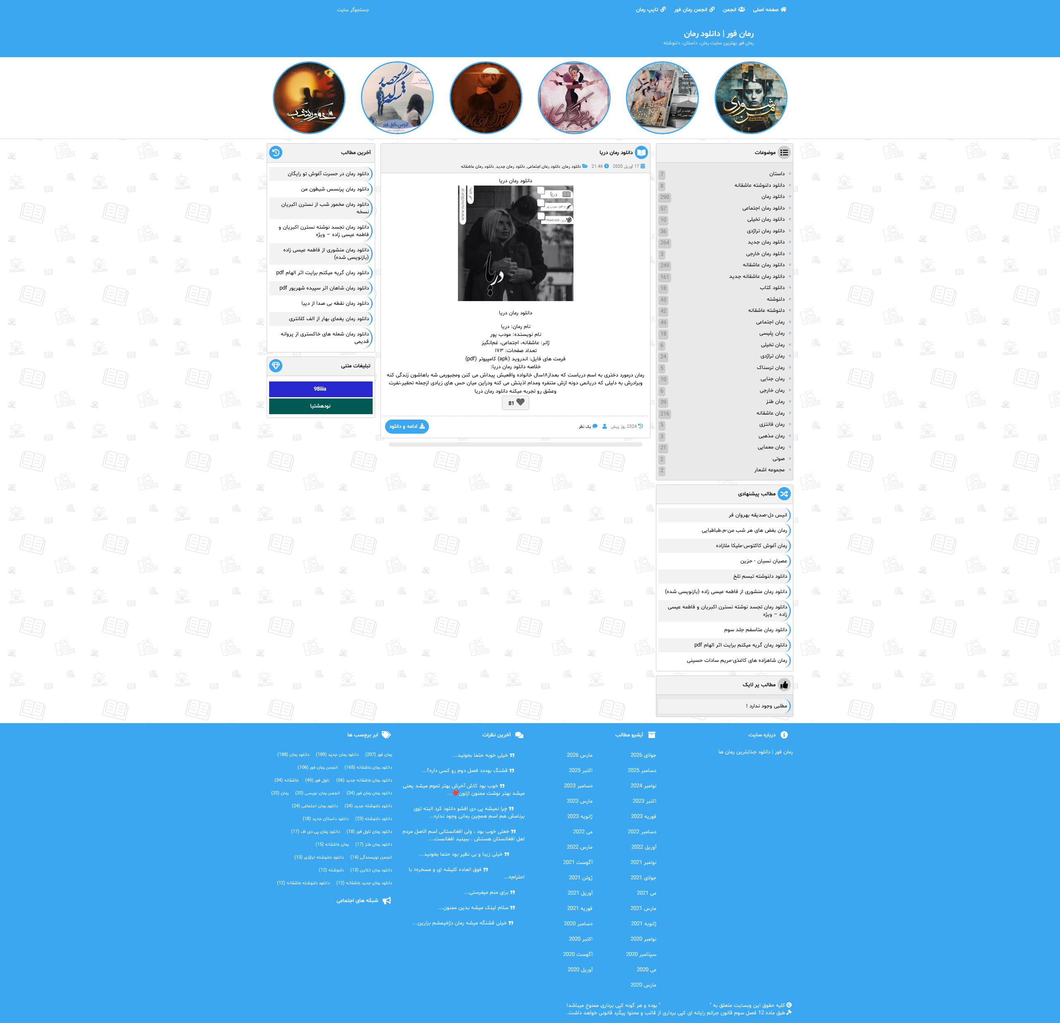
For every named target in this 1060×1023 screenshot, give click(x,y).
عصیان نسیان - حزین (763, 561)
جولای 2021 (643, 878)
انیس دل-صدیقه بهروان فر (758, 515)
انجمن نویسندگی (371, 857)
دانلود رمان (571, 166)
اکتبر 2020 (581, 939)
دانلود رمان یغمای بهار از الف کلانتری (329, 319)
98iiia (320, 389)
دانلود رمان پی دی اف (315, 832)
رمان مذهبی (772, 436)
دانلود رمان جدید (510, 166)
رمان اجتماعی (770, 322)
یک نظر (585, 426)
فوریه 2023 (643, 816)
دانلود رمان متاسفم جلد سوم (755, 630)
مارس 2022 (580, 847)
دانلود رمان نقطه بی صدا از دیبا (335, 303)
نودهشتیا (320, 406)
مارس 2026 (580, 755)
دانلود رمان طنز (373, 845)
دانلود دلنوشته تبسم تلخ (760, 576)
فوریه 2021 (580, 908)
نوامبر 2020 (643, 939)
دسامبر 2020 (578, 924)
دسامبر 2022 (642, 832)
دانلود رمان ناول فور (369, 832)
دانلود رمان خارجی (765, 254)
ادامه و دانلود (403, 426)
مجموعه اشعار (769, 470)
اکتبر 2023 (644, 801)
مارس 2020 (643, 985)
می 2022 (583, 832)
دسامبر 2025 (642, 770)
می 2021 (646, 893)
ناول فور (317, 780)
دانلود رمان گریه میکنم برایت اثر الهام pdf (740, 645)
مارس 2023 (580, 801)
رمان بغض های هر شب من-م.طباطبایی (744, 530)
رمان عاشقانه (770, 413)
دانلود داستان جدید (326, 819)
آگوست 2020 (578, 954)
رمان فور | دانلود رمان (685, 1005)
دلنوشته (776, 299)
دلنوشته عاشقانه (766, 310)
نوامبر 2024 (643, 786)
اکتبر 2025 (581, 770)
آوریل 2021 (580, 893)
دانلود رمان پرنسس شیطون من (335, 189)
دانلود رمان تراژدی (766, 231)
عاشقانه (287, 780)
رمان (517, 327)
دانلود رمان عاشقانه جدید (757, 276)
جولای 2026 (643, 755)
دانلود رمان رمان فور (369, 793)
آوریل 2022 (643, 847)
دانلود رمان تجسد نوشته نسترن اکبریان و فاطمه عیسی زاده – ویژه (324, 231)
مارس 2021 (643, 908)
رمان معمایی (771, 447)
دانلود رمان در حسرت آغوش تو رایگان (328, 174)
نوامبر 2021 (643, 862)
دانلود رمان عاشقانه (477, 166)
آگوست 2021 (578, 862)
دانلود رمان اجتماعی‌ (315, 806)
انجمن (729, 10)
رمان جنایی (773, 379)
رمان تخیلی (773, 345)
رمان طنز (775, 401)
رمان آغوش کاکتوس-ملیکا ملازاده (751, 546)
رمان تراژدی (773, 356)
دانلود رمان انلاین (371, 870)
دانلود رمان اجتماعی (543, 166)
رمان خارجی (772, 390)
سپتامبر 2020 (641, 954)
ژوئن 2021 (581, 878)
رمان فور (378, 755)
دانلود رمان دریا (616, 153)
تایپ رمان (647, 10)
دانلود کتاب (772, 288)
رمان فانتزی (772, 424)
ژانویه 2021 (643, 924)
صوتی (779, 459)
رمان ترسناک (771, 368)
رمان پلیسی (772, 333)
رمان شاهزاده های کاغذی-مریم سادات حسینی (737, 660)
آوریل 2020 (580, 970)
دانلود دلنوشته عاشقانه (760, 185)
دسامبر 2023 (578, 786)
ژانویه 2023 (580, 816)
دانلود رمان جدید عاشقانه (364, 883)
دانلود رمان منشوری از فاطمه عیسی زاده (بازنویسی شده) (726, 592)
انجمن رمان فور (690, 10)
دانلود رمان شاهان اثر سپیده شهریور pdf (324, 288)
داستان (777, 174)
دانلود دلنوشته (373, 819)
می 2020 (646, 970)
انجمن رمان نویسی (317, 793)
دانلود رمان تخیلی (766, 219)
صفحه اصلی (765, 10)
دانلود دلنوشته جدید (368, 806)
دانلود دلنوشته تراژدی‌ (319, 857)
